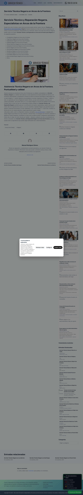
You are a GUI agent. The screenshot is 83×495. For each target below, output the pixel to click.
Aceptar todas (58, 247)
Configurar (49, 247)
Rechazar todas (40, 247)
